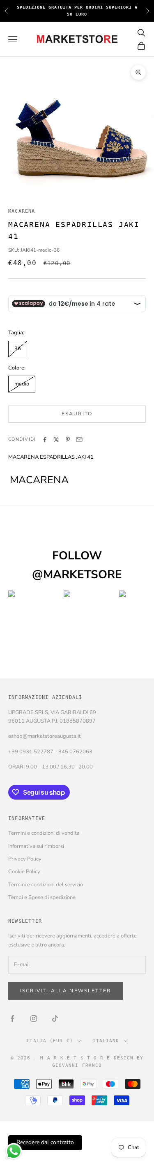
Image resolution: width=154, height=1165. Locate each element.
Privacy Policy (24, 859)
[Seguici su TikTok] (55, 1018)
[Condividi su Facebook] (44, 439)
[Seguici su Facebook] (12, 1018)
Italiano (106, 1040)
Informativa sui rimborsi (36, 846)
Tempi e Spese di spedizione (42, 897)
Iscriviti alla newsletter (65, 990)
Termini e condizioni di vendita (44, 833)
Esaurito (77, 413)
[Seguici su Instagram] (34, 1018)
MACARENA (21, 211)
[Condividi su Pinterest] (67, 439)
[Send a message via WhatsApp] (13, 1151)
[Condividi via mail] (79, 439)
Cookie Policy (24, 871)
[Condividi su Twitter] (56, 439)
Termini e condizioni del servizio (45, 884)
